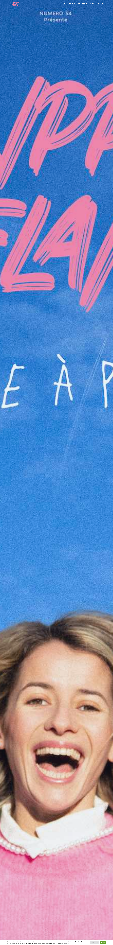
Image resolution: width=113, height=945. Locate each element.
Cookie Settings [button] (94, 942)
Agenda (65, 4)
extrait (84, 4)
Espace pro (92, 4)
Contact (100, 4)
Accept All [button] (103, 942)
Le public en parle (74, 4)
